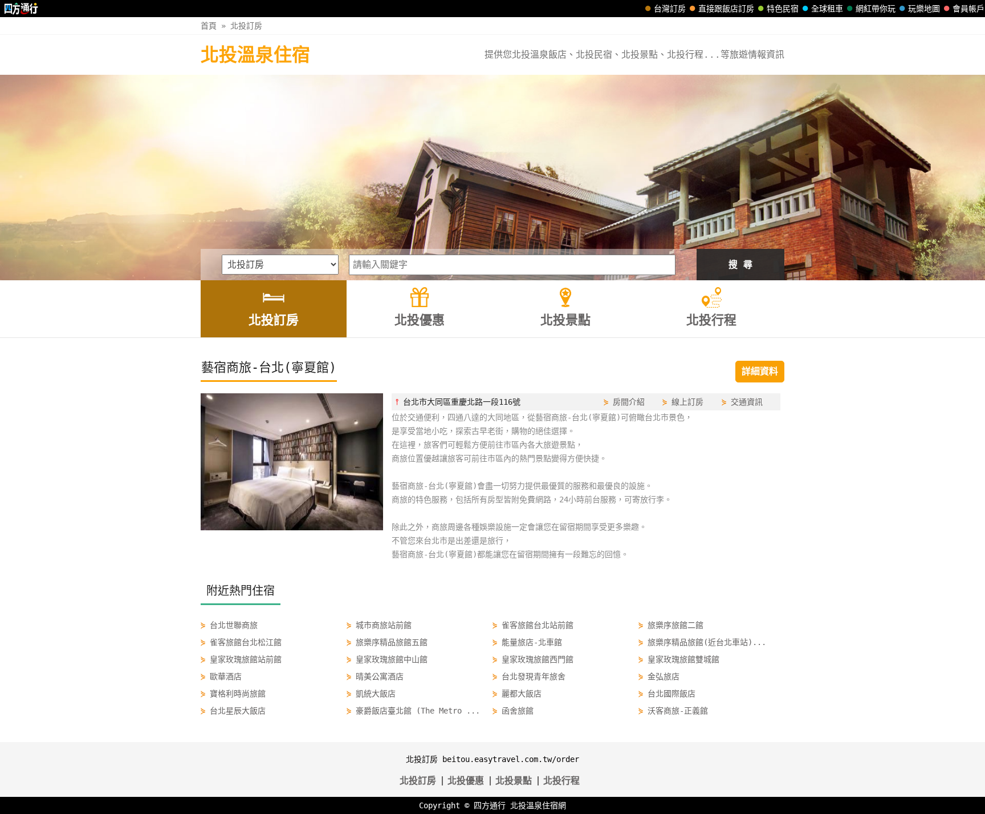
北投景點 (513, 780)
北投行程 (561, 780)
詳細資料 (760, 371)
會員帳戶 (968, 8)
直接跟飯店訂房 (726, 8)
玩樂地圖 (924, 8)
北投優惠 (465, 780)
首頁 (209, 25)
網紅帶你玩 (876, 8)
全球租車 (827, 8)
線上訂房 (687, 401)
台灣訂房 (670, 8)
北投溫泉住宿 (255, 55)
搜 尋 (740, 264)
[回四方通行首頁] (21, 8)
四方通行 (490, 805)
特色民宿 (783, 8)
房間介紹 (629, 401)
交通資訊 (747, 401)
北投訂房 (246, 25)
